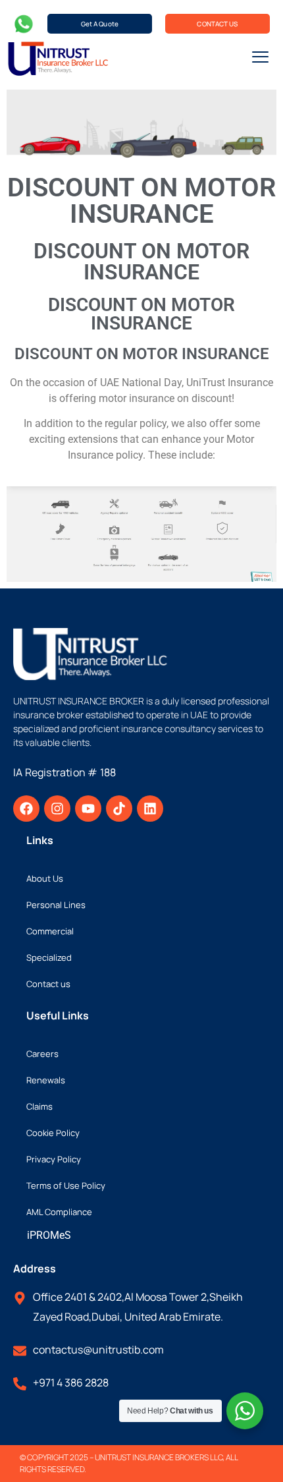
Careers (42, 1054)
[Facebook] (26, 808)
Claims (39, 1106)
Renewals (45, 1080)
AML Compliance (59, 1212)
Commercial (50, 931)
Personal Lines (56, 905)
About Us (44, 878)
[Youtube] (88, 808)
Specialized (49, 957)
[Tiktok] (119, 808)
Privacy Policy (53, 1159)
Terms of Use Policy (65, 1185)
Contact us (48, 984)
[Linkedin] (150, 808)
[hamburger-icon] (260, 58)
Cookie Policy (53, 1133)
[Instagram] (57, 808)
